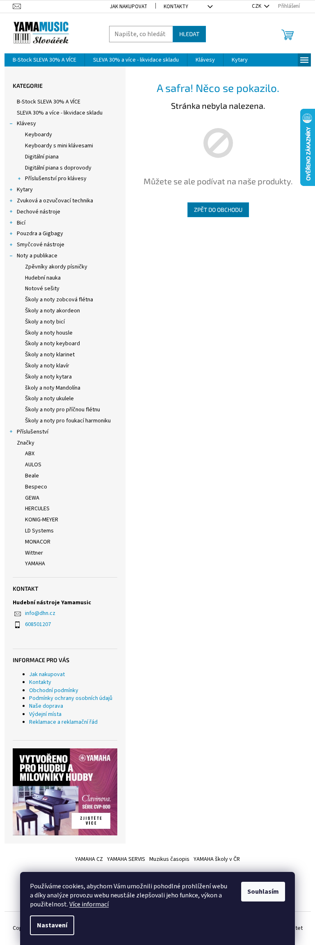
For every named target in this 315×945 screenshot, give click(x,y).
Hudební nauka (43, 278)
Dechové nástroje (38, 212)
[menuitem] (44, 60)
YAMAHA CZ (89, 859)
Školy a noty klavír (47, 366)
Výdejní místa (45, 714)
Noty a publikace (37, 256)
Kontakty (176, 6)
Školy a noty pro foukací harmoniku (68, 421)
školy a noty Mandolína (52, 388)
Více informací (89, 904)
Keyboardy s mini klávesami (59, 146)
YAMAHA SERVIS (126, 859)
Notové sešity (42, 288)
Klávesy (26, 123)
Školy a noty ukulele (49, 399)
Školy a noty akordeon (52, 311)
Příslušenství (32, 432)
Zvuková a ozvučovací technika (55, 201)
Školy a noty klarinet (50, 355)
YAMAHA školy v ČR (217, 859)
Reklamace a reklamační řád (63, 722)
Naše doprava (46, 706)
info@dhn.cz (40, 613)
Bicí (21, 223)
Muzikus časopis (169, 859)
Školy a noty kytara (48, 377)
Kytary (25, 190)
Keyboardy (38, 135)
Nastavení (52, 925)
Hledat (189, 33)
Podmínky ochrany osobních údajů (70, 698)
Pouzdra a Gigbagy (40, 233)
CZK (257, 6)
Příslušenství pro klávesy (56, 178)
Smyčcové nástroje (40, 245)
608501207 (38, 624)
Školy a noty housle (49, 333)
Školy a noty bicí (45, 322)
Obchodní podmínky (53, 690)
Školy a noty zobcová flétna (59, 300)
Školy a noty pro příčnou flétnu (62, 410)
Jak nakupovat (128, 6)
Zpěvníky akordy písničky (56, 267)
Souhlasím (263, 891)
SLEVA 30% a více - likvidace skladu (60, 113)
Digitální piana (42, 157)
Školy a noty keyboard (52, 343)
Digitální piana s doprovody (58, 168)
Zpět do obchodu (218, 209)
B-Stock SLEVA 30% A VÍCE (48, 102)
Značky (25, 443)
